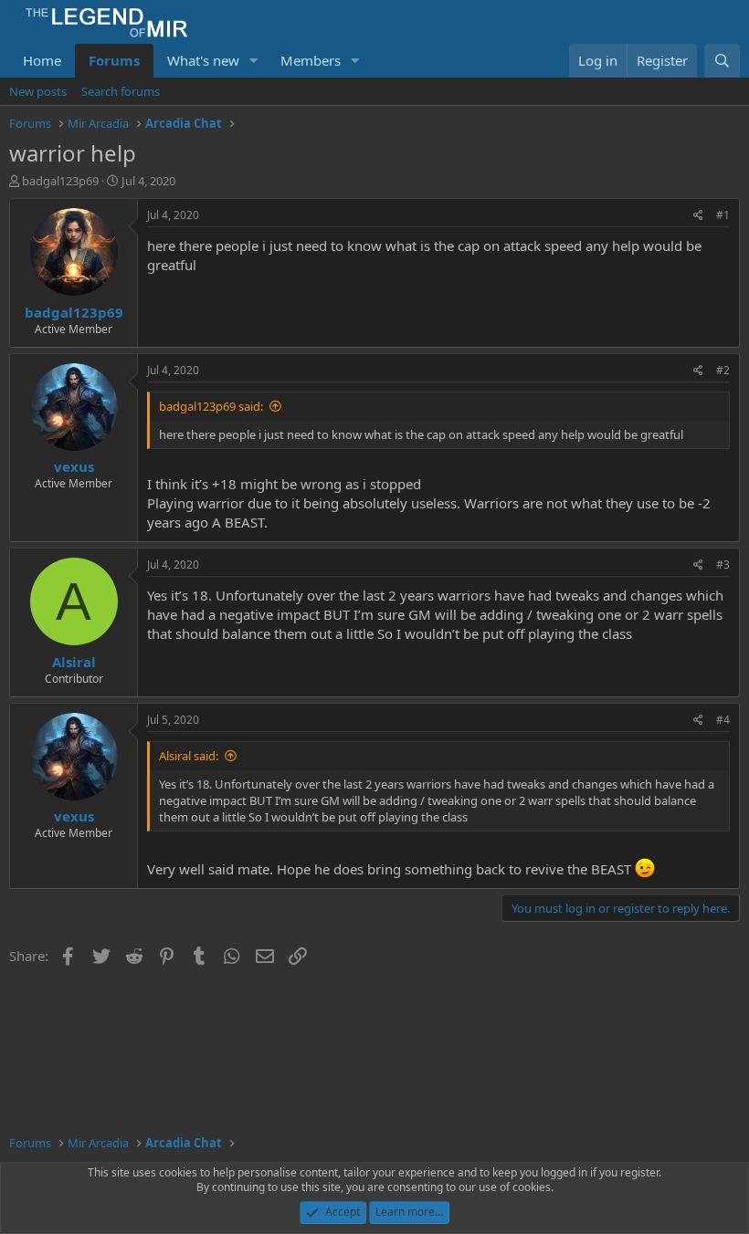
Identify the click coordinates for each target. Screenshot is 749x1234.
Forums (114, 60)
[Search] (722, 61)
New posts (38, 91)
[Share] (698, 215)
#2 (723, 370)
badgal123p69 (60, 181)
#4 (723, 719)
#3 (723, 564)
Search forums (120, 91)
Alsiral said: (188, 756)
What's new (203, 60)
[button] (254, 61)
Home (42, 60)
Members (310, 60)
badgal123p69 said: (211, 406)
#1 (723, 215)
